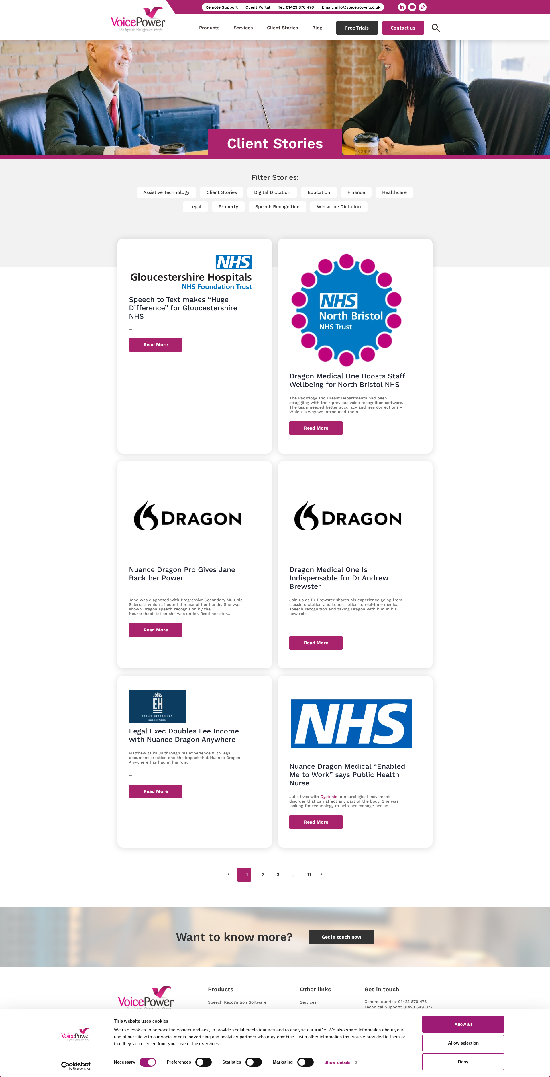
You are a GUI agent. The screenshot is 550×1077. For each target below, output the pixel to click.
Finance (356, 192)
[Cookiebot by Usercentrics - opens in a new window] (76, 1066)
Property (228, 206)
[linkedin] (402, 7)
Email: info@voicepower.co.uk (351, 7)
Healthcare (394, 192)
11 (309, 874)
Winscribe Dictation (339, 206)
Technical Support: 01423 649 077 (398, 1007)
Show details (337, 1062)
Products (209, 27)
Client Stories (282, 27)
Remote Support (221, 7)
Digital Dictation (272, 192)
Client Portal (257, 7)
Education (319, 192)
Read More (156, 344)
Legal (195, 206)
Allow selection (463, 1043)
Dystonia (329, 796)
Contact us (403, 28)
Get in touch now (341, 937)
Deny (463, 1061)
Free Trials (357, 28)
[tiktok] (423, 7)
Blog (317, 27)
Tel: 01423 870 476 (296, 7)
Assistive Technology (166, 192)
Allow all (463, 1024)
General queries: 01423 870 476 (395, 1001)
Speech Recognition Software (237, 1002)
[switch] (203, 1062)
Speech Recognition (277, 206)
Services (243, 27)
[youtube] (412, 7)
